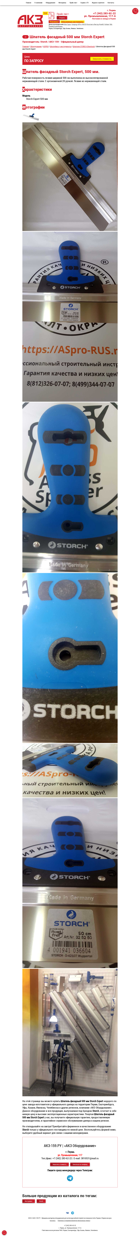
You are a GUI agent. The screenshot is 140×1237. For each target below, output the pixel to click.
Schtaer (106, 24)
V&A (111, 24)
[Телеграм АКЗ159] (70, 1180)
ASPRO (45, 46)
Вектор (96, 24)
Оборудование (36, 46)
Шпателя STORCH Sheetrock (84, 46)
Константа (90, 24)
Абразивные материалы (72, 21)
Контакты (52, 1221)
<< (25, 37)
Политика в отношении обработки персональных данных (74, 1221)
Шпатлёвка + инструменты (60, 46)
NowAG (101, 24)
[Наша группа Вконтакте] (67, 1214)
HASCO (84, 24)
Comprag (74, 24)
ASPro (79, 24)
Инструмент (28, 1201)
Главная (25, 46)
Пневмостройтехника (55, 26)
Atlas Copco (67, 24)
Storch (41, 1201)
